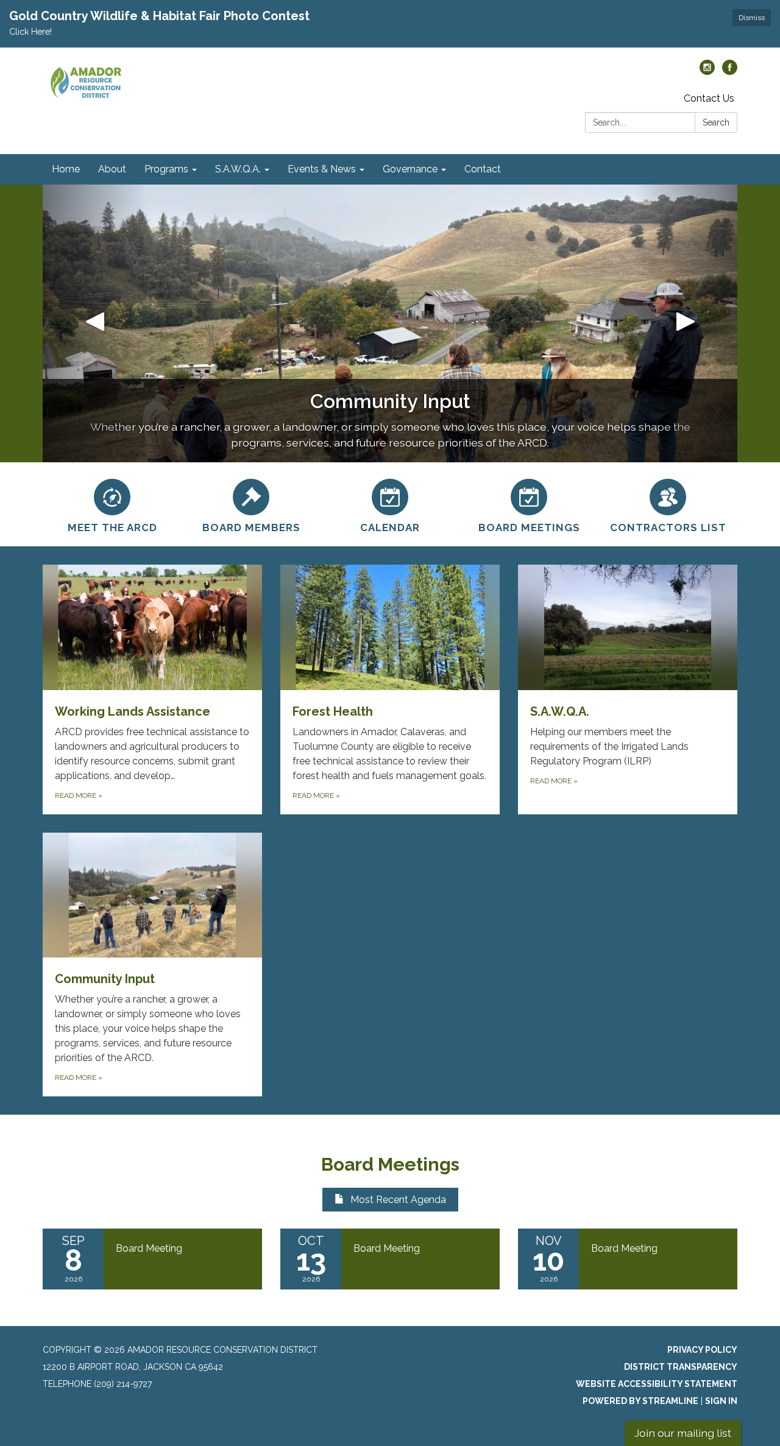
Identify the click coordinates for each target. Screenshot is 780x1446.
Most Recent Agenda (398, 1199)
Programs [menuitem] (166, 169)
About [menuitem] (112, 169)
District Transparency (680, 1367)
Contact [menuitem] (482, 169)
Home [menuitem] (66, 169)
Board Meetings (390, 1164)
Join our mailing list (682, 1433)
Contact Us (709, 98)
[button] (95, 323)
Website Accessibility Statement (656, 1384)
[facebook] (729, 71)
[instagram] (707, 71)
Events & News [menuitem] (322, 169)
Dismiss (752, 17)
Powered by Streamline (640, 1401)
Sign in (721, 1401)
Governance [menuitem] (410, 169)
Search (716, 122)
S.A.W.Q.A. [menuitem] (238, 169)
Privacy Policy (702, 1350)
